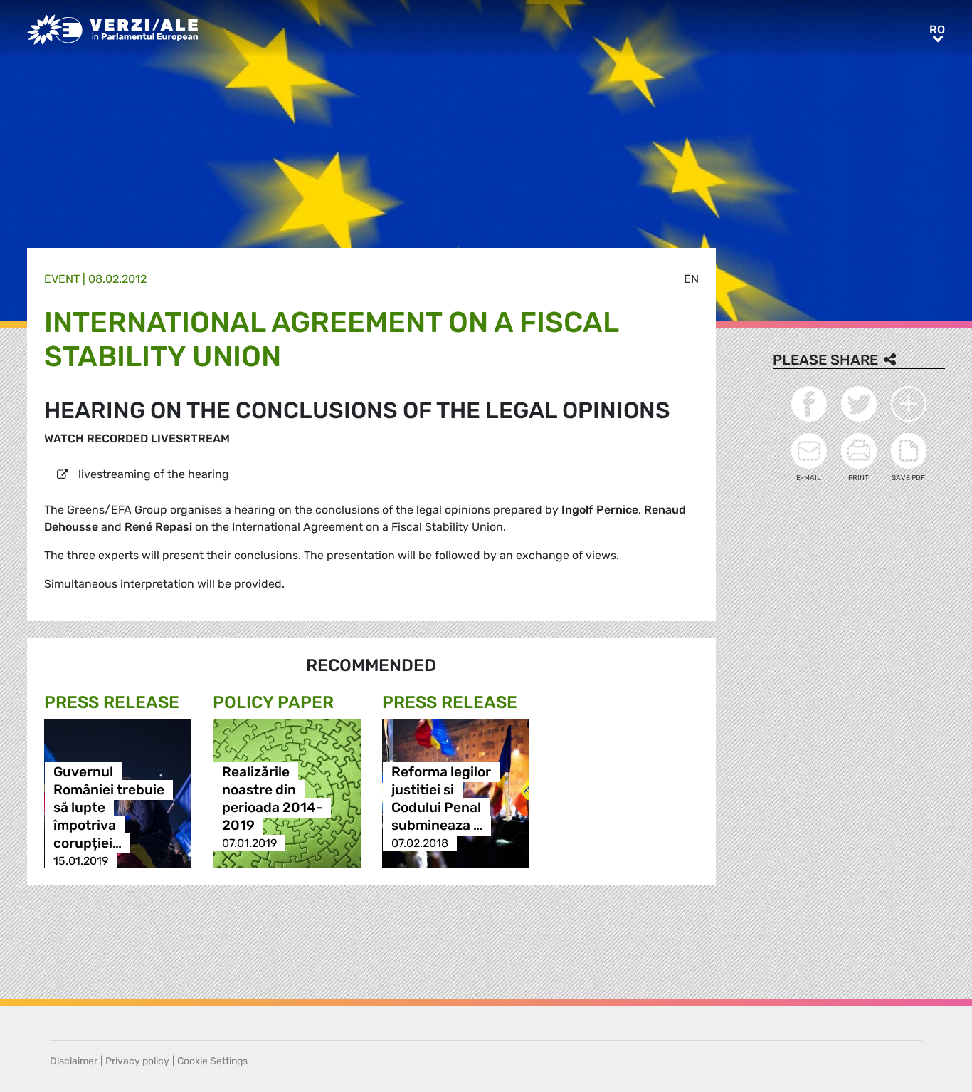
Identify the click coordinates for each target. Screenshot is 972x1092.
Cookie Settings (212, 1061)
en (691, 279)
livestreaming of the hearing (153, 474)
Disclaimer (73, 1061)
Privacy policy (137, 1061)
